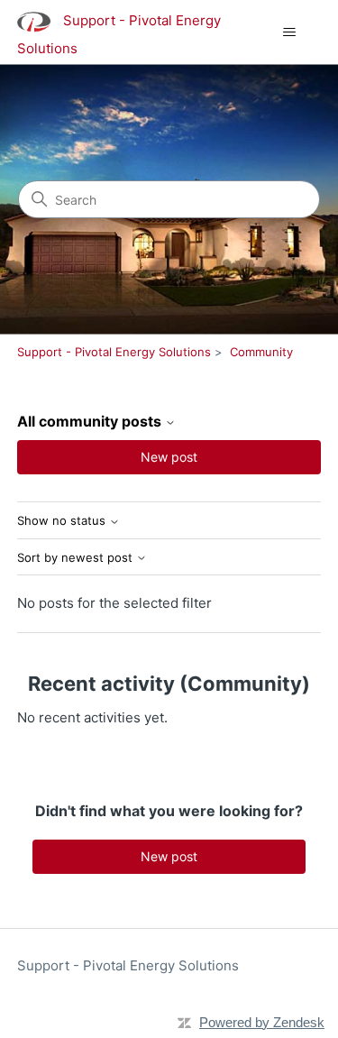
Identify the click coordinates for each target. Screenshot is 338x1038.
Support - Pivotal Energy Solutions (114, 351)
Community (261, 351)
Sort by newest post (76, 558)
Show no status (63, 521)
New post (169, 456)
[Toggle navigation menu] (289, 32)
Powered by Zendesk (261, 1022)
